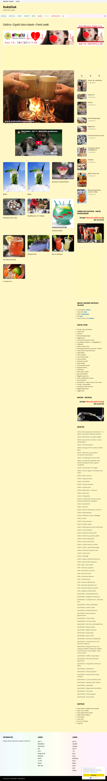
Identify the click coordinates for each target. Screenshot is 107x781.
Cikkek (19, 16)
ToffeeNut (90, 160)
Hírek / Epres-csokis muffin (85, 565)
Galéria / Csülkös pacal (84, 487)
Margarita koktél (82, 367)
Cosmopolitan (81, 310)
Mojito (5, 194)
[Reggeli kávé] (82, 127)
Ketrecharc (75, 758)
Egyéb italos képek (23, 24)
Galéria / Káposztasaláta (84, 512)
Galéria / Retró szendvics (84, 476)
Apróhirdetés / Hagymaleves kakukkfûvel (89, 688)
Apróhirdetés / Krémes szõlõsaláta (87, 604)
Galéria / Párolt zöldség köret (85, 539)
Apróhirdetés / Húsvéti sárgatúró (87, 671)
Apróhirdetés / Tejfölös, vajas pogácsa (88, 656)
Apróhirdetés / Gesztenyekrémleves (87, 594)
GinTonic (90, 102)
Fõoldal (3, 16)
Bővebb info (93, 772)
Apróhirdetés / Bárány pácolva (86, 627)
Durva (74, 761)
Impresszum (6, 778)
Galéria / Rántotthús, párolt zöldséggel (88, 515)
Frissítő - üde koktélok (83, 384)
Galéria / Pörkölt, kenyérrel (85, 484)
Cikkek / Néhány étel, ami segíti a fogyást (89, 437)
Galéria (7, 24)
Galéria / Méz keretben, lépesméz (87, 562)
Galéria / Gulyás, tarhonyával (85, 541)
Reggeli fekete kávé (83, 389)
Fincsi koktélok (81, 380)
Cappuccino (91, 95)
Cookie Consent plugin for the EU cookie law (94, 778)
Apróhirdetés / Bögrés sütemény (86, 630)
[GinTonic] (82, 103)
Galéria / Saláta (81, 518)
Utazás (40, 763)
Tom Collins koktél (82, 357)
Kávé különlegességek (94, 118)
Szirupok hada (31, 254)
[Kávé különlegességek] (82, 118)
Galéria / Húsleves (82, 507)
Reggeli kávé (91, 126)
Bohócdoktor (55, 16)
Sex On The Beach (82, 721)
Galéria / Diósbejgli (82, 556)
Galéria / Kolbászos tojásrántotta (87, 533)
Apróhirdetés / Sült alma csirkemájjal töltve (90, 624)
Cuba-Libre (80, 312)
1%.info (40, 761)
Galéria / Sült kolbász (83, 481)
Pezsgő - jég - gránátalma (95, 80)
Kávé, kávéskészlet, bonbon (85, 378)
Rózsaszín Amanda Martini (60, 182)
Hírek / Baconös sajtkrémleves (86, 582)
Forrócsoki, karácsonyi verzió (96, 135)
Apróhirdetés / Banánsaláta (85, 633)
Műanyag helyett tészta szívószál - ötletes (94, 191)
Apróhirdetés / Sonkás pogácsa (86, 694)
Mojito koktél (81, 363)
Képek (33, 16)
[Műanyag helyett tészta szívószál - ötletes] (82, 190)
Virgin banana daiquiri (83, 715)
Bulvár (40, 16)
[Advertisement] (38, 58)
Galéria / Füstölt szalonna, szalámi (87, 544)
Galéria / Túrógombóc (83, 496)
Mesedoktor (41, 744)
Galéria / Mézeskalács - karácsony (87, 490)
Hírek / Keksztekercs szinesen (86, 570)
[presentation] (81, 76)
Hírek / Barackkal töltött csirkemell (87, 588)
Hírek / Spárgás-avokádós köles (86, 591)
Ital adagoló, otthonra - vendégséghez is (94, 149)
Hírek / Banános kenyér (84, 573)
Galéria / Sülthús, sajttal (84, 524)
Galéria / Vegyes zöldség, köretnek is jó (88, 559)
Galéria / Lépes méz (83, 493)
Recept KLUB (41, 753)
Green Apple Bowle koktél (85, 713)
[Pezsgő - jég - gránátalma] (82, 81)
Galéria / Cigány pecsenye (84, 478)
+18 (73, 751)
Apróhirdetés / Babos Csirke (85, 636)
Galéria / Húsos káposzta (84, 521)
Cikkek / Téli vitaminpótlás (85, 445)
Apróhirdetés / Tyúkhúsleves (85, 669)
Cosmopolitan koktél (83, 365)
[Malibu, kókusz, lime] (82, 174)
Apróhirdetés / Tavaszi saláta (85, 618)
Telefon (74, 770)
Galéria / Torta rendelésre (84, 530)
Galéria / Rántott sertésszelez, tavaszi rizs (89, 510)
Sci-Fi (39, 751)
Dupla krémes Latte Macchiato (86, 350)
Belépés (18, 1)
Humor (40, 758)
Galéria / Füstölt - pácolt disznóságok (88, 547)
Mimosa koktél (81, 359)
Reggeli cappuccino (83, 376)
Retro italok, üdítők (83, 372)
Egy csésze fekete (82, 374)
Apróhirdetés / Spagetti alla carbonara (88, 597)
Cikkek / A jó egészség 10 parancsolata (88, 458)
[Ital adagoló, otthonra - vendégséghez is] (82, 148)
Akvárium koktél (57, 231)
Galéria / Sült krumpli (83, 553)
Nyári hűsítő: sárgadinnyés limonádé (88, 708)
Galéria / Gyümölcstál (83, 504)
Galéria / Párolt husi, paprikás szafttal (88, 536)
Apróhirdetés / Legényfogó (85, 685)
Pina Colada (80, 717)
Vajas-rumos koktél (83, 710)
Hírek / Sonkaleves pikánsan (85, 576)
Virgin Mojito (81, 353)
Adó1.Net (40, 765)
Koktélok (10, 7)
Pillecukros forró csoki (10, 218)
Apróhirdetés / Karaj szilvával (85, 697)
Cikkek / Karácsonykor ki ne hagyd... (87, 468)
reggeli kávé (80, 391)
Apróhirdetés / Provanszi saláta (86, 621)
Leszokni (74, 744)
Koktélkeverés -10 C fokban (35, 216)
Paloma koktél (81, 355)
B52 (78, 316)
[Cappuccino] (82, 95)
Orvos (74, 765)
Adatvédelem (13, 778)
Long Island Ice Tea (83, 318)
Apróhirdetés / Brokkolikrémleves (87, 610)
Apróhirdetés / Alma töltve (85, 691)
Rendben (93, 775)
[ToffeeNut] (82, 160)
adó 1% (74, 741)
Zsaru (74, 756)
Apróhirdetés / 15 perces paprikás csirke (89, 679)
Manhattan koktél (82, 361)
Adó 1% (47, 16)
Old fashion (80, 370)
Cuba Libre (80, 719)
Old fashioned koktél (9, 260)
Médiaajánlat (21, 778)
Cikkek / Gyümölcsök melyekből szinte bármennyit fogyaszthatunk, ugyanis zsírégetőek (88, 463)
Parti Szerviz (41, 746)
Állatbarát (40, 756)
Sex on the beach (57, 254)
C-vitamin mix (7, 281)
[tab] (81, 76)
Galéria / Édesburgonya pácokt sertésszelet (90, 527)
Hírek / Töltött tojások (83, 579)
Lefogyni (74, 746)
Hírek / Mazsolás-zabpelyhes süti (87, 585)
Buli (39, 748)
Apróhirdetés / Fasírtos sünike (86, 607)
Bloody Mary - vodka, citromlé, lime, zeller (89, 382)
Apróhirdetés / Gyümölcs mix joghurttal (88, 638)
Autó (73, 768)
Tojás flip (80, 723)
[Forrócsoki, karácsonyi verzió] (82, 136)
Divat (73, 753)
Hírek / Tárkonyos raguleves (85, 568)
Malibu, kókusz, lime (93, 173)
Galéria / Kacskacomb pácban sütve (87, 550)
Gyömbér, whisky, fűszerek (85, 386)
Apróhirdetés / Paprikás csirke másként (88, 682)
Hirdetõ (26, 16)
